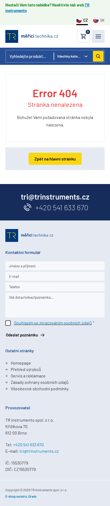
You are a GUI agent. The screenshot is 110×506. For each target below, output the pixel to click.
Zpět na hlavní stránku (55, 158)
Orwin (32, 496)
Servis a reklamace (28, 375)
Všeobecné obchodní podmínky (40, 388)
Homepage (21, 362)
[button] (83, 36)
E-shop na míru (16, 496)
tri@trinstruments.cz (39, 450)
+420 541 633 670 (61, 207)
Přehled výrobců (26, 369)
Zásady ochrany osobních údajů (40, 382)
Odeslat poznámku (22, 334)
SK (102, 20)
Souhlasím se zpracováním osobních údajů (53, 322)
